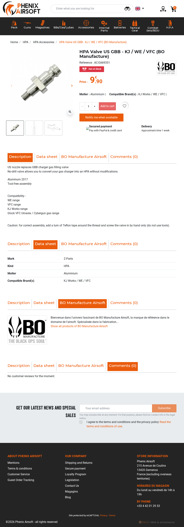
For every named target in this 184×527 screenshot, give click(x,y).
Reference (86, 62)
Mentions (13, 462)
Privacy (103, 515)
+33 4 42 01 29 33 (148, 506)
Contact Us (72, 485)
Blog (68, 497)
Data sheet (47, 156)
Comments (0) (124, 156)
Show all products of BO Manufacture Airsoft (79, 326)
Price (82, 82)
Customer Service (19, 474)
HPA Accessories (43, 42)
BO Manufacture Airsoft (84, 156)
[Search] (127, 8)
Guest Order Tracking (21, 480)
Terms (112, 515)
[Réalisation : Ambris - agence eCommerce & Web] (157, 522)
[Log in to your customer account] (161, 8)
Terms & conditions (20, 468)
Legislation (72, 480)
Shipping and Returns (78, 462)
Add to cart (107, 106)
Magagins (71, 491)
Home (14, 42)
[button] (172, 8)
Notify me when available (101, 117)
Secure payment (75, 468)
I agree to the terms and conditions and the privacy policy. (129, 424)
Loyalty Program (75, 474)
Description (19, 243)
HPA (25, 42)
